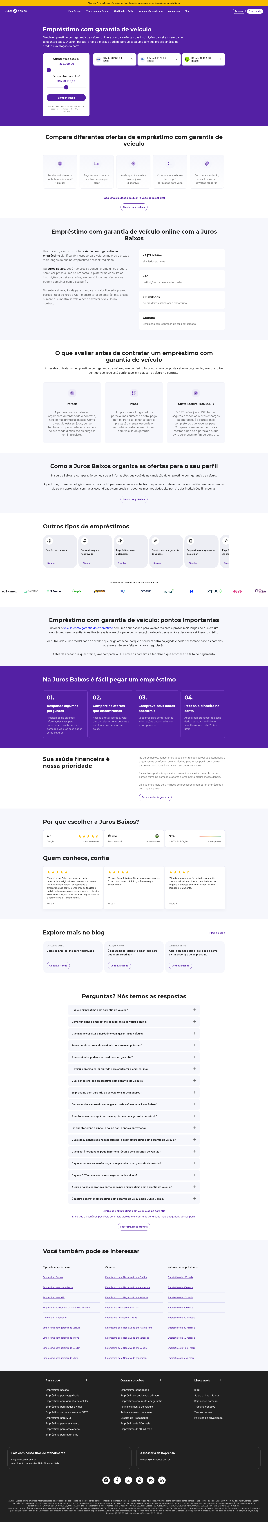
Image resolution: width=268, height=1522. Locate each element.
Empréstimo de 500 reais (180, 1307)
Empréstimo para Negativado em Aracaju (126, 1358)
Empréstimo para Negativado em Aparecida (127, 1287)
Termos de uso (203, 1412)
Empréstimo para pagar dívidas (63, 1406)
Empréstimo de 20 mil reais (181, 1317)
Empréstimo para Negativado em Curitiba (126, 1277)
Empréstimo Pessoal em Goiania (121, 1317)
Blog (197, 1389)
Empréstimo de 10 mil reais (181, 1348)
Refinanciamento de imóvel (136, 1412)
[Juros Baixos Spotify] (139, 1480)
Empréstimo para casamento (62, 1423)
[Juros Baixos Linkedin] (162, 1480)
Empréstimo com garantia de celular (201, 552)
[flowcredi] (236, 591)
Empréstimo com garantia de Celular (61, 1348)
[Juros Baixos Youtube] (128, 1480)
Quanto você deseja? (66, 58)
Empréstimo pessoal (56, 550)
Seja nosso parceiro (206, 1401)
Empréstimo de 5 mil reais (181, 1358)
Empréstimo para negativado (90, 552)
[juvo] (213, 591)
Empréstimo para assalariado (62, 1429)
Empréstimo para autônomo (61, 1434)
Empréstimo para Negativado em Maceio (126, 1348)
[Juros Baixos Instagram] (106, 1480)
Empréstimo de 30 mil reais (181, 1327)
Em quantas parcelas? (66, 76)
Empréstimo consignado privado (140, 1395)
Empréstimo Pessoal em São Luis (121, 1307)
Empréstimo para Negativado (58, 1287)
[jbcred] (144, 591)
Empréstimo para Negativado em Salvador (126, 1297)
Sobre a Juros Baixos (206, 1395)
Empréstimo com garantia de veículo (165, 552)
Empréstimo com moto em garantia (141, 1401)
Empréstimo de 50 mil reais (181, 1337)
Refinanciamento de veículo (137, 1406)
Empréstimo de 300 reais (180, 1287)
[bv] (98, 591)
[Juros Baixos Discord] (150, 1480)
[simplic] (52, 591)
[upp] (167, 591)
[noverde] (30, 591)
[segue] (190, 591)
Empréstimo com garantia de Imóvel (61, 1337)
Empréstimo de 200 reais (180, 1297)
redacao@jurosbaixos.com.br (155, 1459)
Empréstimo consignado (135, 1389)
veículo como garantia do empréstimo (88, 628)
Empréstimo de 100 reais (180, 1277)
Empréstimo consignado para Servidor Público (66, 1307)
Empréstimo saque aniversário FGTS (66, 1412)
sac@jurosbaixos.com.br (23, 1459)
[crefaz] (121, 591)
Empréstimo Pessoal (53, 1277)
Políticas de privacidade (208, 1417)
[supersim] (75, 591)
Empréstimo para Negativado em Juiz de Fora (128, 1327)
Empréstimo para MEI (54, 1297)
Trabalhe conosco (204, 1406)
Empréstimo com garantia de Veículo (61, 1327)
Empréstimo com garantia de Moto (60, 1358)
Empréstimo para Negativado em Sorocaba (127, 1337)
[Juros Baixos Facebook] (117, 1480)
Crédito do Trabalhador (55, 1317)
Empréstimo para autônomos (125, 552)
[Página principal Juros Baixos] (16, 11)
